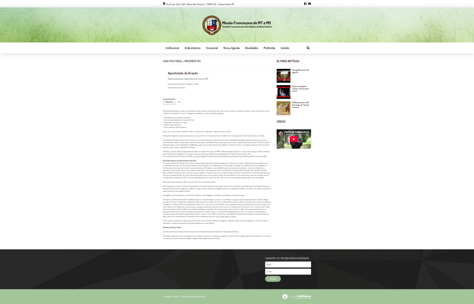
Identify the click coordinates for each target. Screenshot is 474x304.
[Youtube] (309, 3)
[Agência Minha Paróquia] (297, 296)
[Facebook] (305, 3)
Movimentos (192, 61)
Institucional (172, 48)
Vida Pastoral (172, 61)
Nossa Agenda (231, 48)
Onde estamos (193, 48)
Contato (285, 48)
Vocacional (212, 48)
